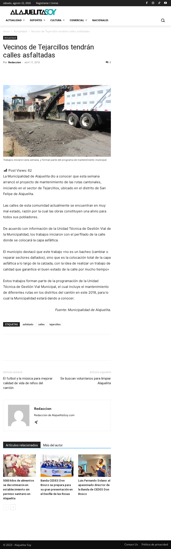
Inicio (6, 31)
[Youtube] (165, 3)
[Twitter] (17, 72)
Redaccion (14, 62)
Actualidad (20, 31)
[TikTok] (159, 3)
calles (41, 324)
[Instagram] (153, 3)
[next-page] (13, 507)
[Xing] (37, 422)
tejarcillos (55, 324)
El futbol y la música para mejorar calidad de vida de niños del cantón (28, 383)
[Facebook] (146, 3)
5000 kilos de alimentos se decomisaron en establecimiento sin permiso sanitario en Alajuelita (18, 489)
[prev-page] (6, 507)
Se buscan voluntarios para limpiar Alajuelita (85, 380)
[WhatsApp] (38, 72)
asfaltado (28, 324)
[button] (162, 20)
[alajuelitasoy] (33, 12)
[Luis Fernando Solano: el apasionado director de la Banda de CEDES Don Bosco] (94, 465)
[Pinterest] (28, 72)
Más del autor (53, 445)
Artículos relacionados (22, 445)
